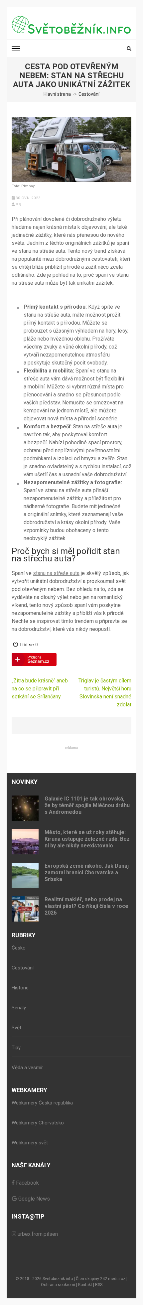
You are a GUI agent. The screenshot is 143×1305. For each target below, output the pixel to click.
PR (18, 205)
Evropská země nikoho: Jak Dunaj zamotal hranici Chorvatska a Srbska (87, 872)
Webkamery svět (30, 1143)
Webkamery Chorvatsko (38, 1123)
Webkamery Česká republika (42, 1103)
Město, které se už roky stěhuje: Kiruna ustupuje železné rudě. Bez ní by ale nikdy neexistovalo (87, 839)
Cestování (23, 968)
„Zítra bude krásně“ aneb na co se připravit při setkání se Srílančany (40, 688)
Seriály (19, 1008)
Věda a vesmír (27, 1068)
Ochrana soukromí (58, 1284)
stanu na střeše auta (56, 573)
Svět (16, 1028)
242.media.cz (112, 1278)
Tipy (16, 1048)
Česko (19, 948)
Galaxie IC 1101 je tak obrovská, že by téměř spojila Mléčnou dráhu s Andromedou (87, 805)
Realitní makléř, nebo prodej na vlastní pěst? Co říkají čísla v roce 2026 (86, 906)
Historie (20, 988)
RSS (98, 1284)
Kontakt (85, 1284)
